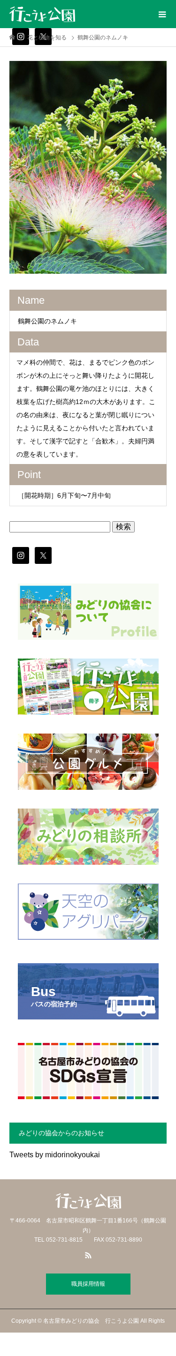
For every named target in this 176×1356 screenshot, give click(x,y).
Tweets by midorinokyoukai (54, 1155)
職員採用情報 (88, 1284)
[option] (88, 167)
